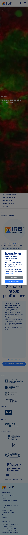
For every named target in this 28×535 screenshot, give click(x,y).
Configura (14, 277)
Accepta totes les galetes (14, 281)
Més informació (10, 273)
